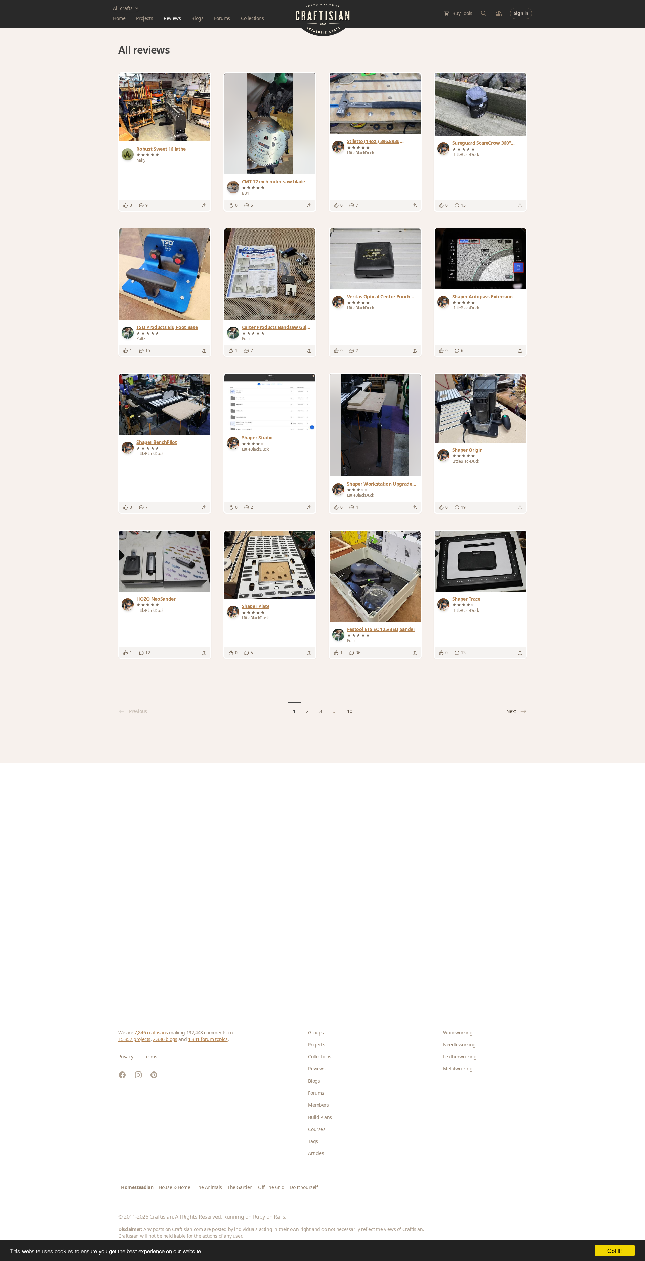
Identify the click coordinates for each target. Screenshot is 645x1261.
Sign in (521, 13)
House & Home (174, 1187)
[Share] (204, 205)
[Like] (125, 205)
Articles (316, 1153)
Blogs (197, 18)
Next (511, 711)
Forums (222, 18)
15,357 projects (134, 1039)
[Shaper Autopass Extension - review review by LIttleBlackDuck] (480, 258)
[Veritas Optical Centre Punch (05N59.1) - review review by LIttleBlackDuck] (375, 258)
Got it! (614, 1250)
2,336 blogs (165, 1039)
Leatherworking (459, 1056)
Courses (316, 1129)
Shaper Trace (466, 599)
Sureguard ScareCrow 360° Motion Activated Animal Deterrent (481, 143)
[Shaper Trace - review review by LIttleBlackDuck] (480, 561)
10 (349, 711)
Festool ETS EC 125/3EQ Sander (381, 629)
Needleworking (459, 1044)
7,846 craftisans (151, 1032)
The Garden (240, 1187)
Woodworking (458, 1032)
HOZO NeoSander (155, 599)
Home (119, 18)
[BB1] (234, 187)
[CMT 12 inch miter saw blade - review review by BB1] (270, 123)
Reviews (172, 18)
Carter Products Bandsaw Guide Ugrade (277, 327)
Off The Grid (271, 1187)
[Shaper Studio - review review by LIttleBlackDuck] (270, 402)
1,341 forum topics (208, 1039)
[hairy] (129, 154)
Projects (144, 18)
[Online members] (498, 13)
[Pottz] (129, 333)
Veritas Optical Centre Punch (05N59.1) (378, 296)
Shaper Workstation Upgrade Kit (379, 483)
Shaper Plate (256, 606)
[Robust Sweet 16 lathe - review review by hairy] (164, 107)
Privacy (125, 1056)
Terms (150, 1056)
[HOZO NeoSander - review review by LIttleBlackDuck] (164, 561)
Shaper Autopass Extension (482, 296)
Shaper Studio (257, 437)
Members (318, 1105)
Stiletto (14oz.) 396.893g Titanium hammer (373, 141)
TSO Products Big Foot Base (167, 327)
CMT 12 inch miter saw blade (273, 181)
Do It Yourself (304, 1187)
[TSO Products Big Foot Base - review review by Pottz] (164, 274)
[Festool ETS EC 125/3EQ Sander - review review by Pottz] (375, 576)
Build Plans (320, 1117)
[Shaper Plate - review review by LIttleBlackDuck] (270, 565)
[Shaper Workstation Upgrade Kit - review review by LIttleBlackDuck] (375, 425)
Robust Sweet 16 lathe (161, 148)
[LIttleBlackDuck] (339, 147)
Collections (252, 18)
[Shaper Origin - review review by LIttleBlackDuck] (480, 408)
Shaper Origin (467, 450)
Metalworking (457, 1068)
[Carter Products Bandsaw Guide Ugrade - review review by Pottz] (270, 274)
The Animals (209, 1187)
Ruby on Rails (269, 1216)
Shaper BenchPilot (156, 442)
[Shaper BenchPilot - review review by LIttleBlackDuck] (164, 404)
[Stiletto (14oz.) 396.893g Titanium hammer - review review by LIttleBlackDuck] (375, 103)
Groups (316, 1032)
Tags (313, 1141)
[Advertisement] (319, 885)
